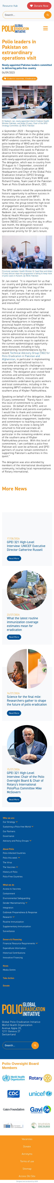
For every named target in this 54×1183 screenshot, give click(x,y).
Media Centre (9, 969)
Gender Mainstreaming (14, 902)
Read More (14, 558)
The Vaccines (9, 867)
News (5, 965)
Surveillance (9, 931)
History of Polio (10, 871)
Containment (9, 893)
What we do (8, 884)
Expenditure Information (14, 948)
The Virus (7, 862)
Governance (8, 836)
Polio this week (10, 857)
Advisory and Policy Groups (16, 840)
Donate (6, 985)
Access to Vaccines (12, 888)
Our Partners (9, 831)
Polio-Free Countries (12, 876)
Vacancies (27, 1139)
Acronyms (27, 1154)
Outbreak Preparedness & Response (20, 912)
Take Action (8, 978)
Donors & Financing (12, 939)
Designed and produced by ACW (27, 1181)
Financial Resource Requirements (19, 943)
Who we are (8, 817)
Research (7, 917)
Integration (8, 907)
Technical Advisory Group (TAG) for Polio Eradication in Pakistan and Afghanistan (26, 356)
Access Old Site (27, 1176)
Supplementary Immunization (17, 926)
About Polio (8, 849)
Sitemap (27, 1168)
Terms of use (27, 1161)
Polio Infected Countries (14, 853)
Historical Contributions (14, 952)
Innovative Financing (13, 957)
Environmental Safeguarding (16, 898)
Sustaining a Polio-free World (17, 826)
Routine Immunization (13, 921)
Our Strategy (9, 821)
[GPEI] (23, 1009)
